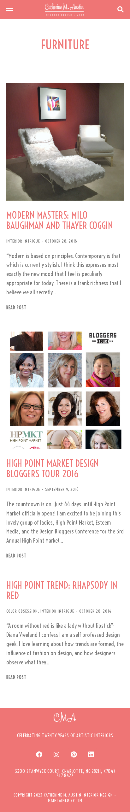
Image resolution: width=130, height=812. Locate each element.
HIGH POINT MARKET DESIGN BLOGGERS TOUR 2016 (52, 468)
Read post (16, 307)
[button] (9, 9)
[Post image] (65, 142)
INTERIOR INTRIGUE (23, 241)
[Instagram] (56, 754)
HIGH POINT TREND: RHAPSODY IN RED (61, 590)
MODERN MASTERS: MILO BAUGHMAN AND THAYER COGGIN (59, 220)
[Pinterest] (74, 754)
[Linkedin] (91, 754)
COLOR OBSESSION (22, 611)
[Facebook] (39, 754)
